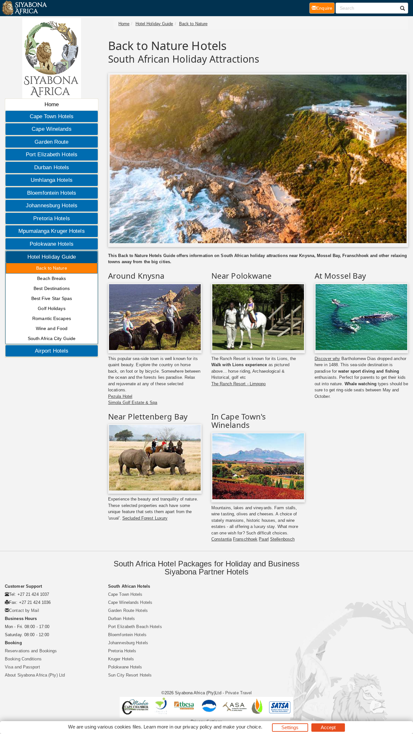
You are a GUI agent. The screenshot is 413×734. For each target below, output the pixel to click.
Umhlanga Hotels (52, 180)
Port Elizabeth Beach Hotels (135, 626)
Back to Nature (51, 268)
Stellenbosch (282, 539)
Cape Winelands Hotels (130, 602)
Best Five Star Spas (51, 298)
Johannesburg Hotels (51, 205)
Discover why (327, 358)
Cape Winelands (51, 129)
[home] (24, 8)
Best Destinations (52, 288)
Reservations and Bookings (31, 650)
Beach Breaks (51, 278)
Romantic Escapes (51, 318)
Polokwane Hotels (52, 244)
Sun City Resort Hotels (130, 675)
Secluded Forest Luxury (144, 518)
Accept (328, 727)
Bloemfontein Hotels (51, 193)
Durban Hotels (51, 167)
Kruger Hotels (121, 658)
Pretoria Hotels (51, 218)
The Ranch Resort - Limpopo (238, 383)
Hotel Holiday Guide (51, 257)
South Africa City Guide (52, 338)
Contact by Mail (24, 610)
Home (52, 104)
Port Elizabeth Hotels (51, 154)
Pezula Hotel (120, 396)
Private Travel (238, 692)
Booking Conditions (23, 658)
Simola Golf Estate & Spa (132, 402)
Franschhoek (245, 539)
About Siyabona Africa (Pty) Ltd (35, 675)
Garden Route (51, 142)
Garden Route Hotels (128, 610)
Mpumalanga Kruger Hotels (51, 231)
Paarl (264, 539)
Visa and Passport (22, 667)
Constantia (221, 539)
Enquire (325, 8)
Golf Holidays (51, 308)
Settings (290, 727)
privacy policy (197, 726)
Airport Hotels (51, 351)
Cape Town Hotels (52, 116)
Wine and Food (51, 328)
